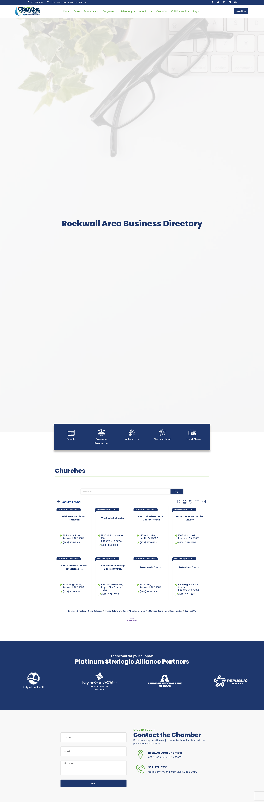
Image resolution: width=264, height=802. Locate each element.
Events (71, 439)
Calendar (161, 11)
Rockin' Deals (129, 611)
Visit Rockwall (178, 11)
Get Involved (162, 439)
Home (66, 11)
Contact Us (190, 611)
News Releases (95, 611)
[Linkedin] (229, 2)
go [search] (178, 491)
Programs (108, 11)
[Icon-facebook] (212, 2)
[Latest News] (192, 432)
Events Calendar (113, 611)
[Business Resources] (101, 432)
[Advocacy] (132, 432)
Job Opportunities (173, 611)
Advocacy (126, 11)
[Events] (71, 432)
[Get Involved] (162, 432)
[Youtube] (235, 2)
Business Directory (77, 611)
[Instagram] (224, 2)
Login (196, 11)
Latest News (193, 439)
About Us (144, 11)
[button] (58, 501)
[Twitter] (218, 2)
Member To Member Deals (150, 611)
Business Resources (85, 11)
